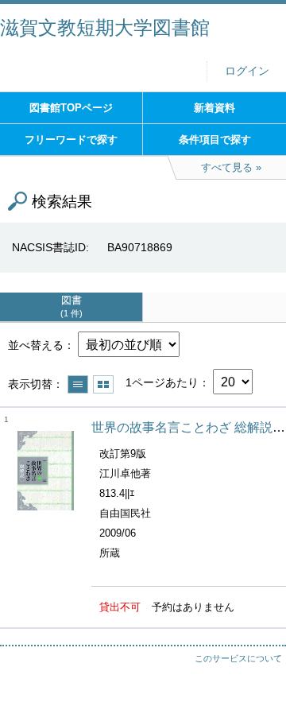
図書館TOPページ (71, 108)
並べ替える (36, 345)
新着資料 (214, 108)
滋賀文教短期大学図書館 (105, 27)
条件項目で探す (215, 139)
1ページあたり (162, 382)
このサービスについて (238, 658)
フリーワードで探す (71, 139)
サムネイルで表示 (103, 384)
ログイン (247, 71)
